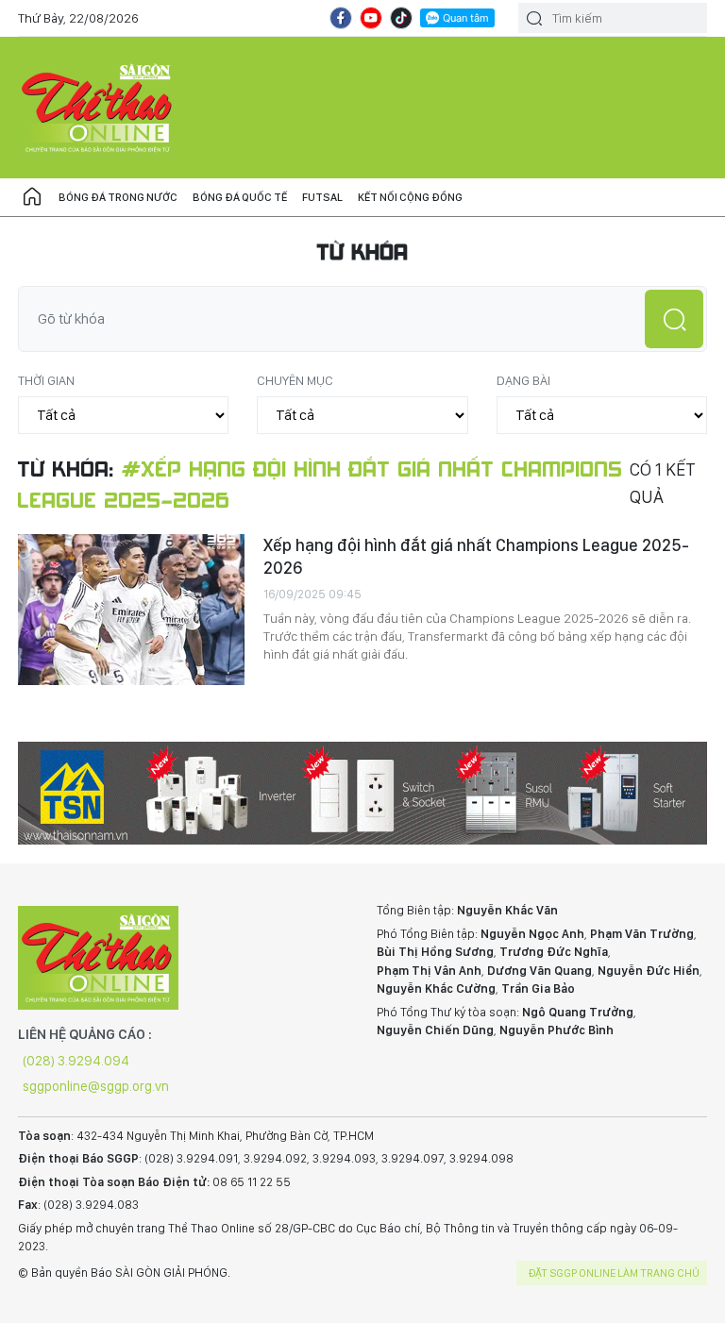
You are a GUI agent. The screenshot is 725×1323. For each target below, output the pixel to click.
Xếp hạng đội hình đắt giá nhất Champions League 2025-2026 (476, 556)
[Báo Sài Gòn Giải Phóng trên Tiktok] (401, 18)
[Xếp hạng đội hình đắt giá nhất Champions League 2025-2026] (131, 609)
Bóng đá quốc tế (240, 197)
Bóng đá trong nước (118, 197)
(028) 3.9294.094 (76, 1060)
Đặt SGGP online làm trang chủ (614, 1273)
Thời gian (46, 380)
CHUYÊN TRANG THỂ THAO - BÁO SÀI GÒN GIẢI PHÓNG (98, 107)
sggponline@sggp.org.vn (96, 1086)
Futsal (322, 197)
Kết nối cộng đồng (410, 197)
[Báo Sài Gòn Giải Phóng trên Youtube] (371, 18)
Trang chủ (32, 197)
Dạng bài (523, 380)
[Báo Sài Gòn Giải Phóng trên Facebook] (340, 18)
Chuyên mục (295, 380)
